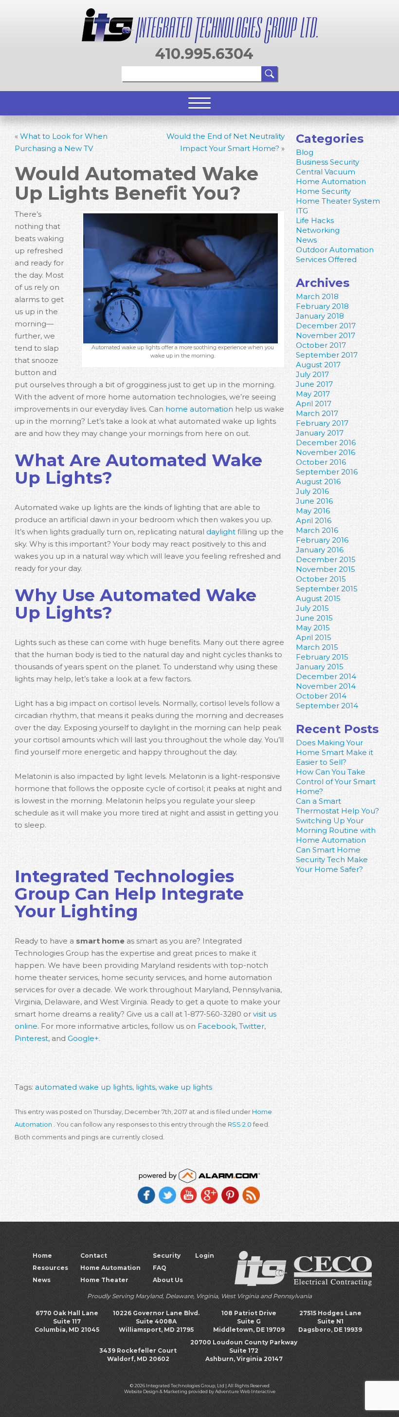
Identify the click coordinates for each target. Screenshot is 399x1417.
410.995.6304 (204, 54)
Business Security (327, 162)
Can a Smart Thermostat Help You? (337, 805)
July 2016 (312, 491)
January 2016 (320, 549)
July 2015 (312, 608)
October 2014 (321, 695)
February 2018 (322, 306)
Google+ (82, 1038)
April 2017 (313, 403)
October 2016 (321, 462)
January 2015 (320, 666)
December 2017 (326, 325)
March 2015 (317, 647)
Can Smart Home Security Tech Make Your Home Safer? (332, 859)
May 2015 (313, 627)
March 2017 (317, 413)
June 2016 (314, 501)
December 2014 (326, 676)
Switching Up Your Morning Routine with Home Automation (336, 830)
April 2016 (313, 520)
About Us (168, 1280)
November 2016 (325, 452)
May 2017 (313, 393)
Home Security (323, 191)
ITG (302, 210)
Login (204, 1255)
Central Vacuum (325, 171)
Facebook (216, 1026)
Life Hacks (315, 220)
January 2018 (320, 316)
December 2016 (326, 442)
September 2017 (327, 354)
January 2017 (320, 432)
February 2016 (322, 540)
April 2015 (313, 637)
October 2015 (321, 579)
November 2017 (325, 335)
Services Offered (326, 259)
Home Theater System (338, 201)
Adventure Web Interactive (245, 1391)
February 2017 (322, 423)
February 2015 (322, 656)
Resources (50, 1267)
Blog (304, 152)
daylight (221, 531)
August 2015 (318, 598)
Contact (93, 1255)
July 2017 (312, 374)
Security (167, 1255)
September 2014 (327, 705)
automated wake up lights (83, 1087)
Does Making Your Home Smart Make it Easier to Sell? (334, 752)
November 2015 (325, 569)
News (306, 240)
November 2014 (326, 686)
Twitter (250, 1026)
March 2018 (317, 296)
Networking (318, 230)
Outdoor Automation (335, 249)
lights (145, 1087)
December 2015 (326, 559)
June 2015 (314, 618)
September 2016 (327, 471)
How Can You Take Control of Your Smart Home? (336, 781)
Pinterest (31, 1038)
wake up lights (185, 1087)
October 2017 (321, 345)
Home (42, 1255)
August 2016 (318, 481)
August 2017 (318, 364)
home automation (199, 409)
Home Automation (331, 181)
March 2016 (317, 530)
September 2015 (327, 588)
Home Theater (104, 1280)
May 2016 (313, 510)
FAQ (159, 1267)
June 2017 (314, 384)
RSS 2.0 (240, 1124)
